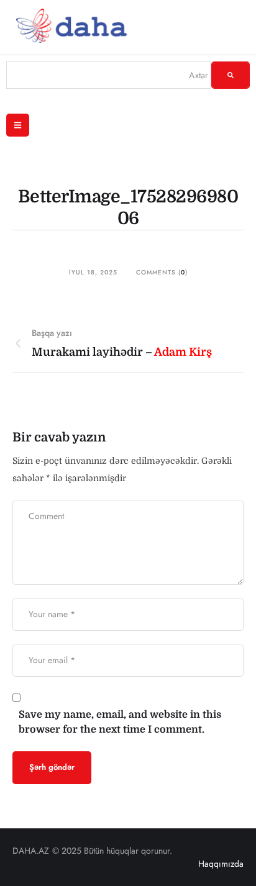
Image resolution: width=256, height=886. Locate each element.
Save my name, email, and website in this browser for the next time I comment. (120, 722)
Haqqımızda (221, 863)
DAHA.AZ (30, 850)
